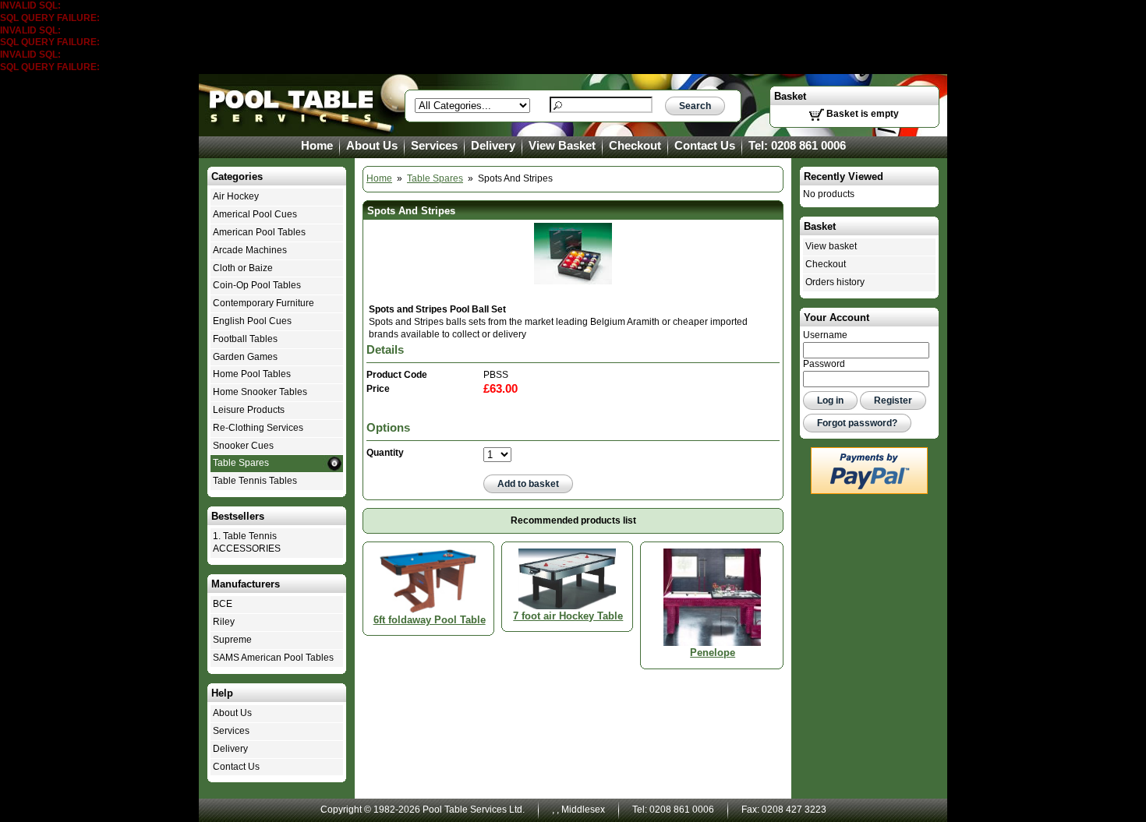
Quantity (385, 452)
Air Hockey (236, 196)
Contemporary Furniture (263, 303)
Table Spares (435, 178)
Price (378, 388)
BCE (222, 603)
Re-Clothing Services (258, 427)
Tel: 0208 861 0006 (797, 145)
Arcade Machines (250, 250)
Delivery (493, 145)
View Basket (562, 145)
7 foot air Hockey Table (568, 616)
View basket (831, 246)
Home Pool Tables (252, 374)
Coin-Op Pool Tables (257, 285)
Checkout (635, 145)
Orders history (835, 282)
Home (317, 145)
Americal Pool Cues (255, 214)
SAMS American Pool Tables (273, 657)
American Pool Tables (259, 232)
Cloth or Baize (243, 268)
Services (434, 145)
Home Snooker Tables (260, 391)
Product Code (396, 374)
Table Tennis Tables (255, 480)
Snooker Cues (243, 445)
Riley (224, 621)
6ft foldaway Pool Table (429, 620)
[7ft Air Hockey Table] (567, 578)
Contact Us (704, 145)
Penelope (712, 652)
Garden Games (245, 356)
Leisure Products (249, 409)
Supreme (232, 639)
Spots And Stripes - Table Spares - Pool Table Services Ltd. (292, 105)
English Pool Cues (252, 321)
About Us (372, 145)
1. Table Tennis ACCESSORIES (247, 542)
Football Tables (245, 338)
